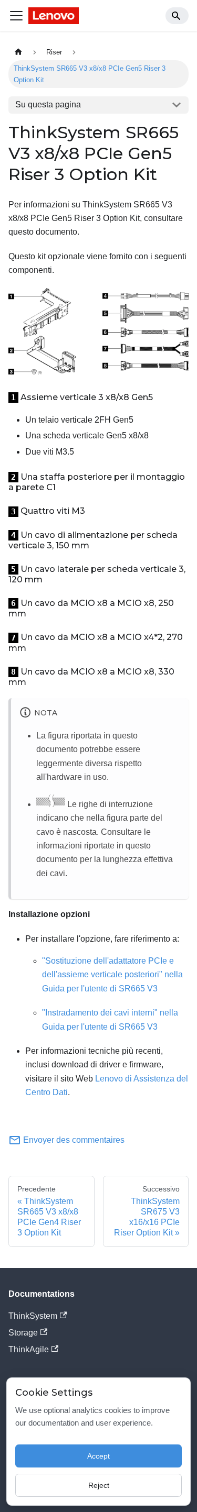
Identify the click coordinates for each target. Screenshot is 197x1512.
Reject (98, 1485)
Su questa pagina (48, 104)
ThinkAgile (28, 1349)
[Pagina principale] (18, 52)
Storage (23, 1332)
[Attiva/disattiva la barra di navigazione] (16, 16)
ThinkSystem (32, 1315)
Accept (98, 1456)
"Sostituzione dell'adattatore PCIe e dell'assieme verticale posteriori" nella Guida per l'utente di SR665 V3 (112, 974)
